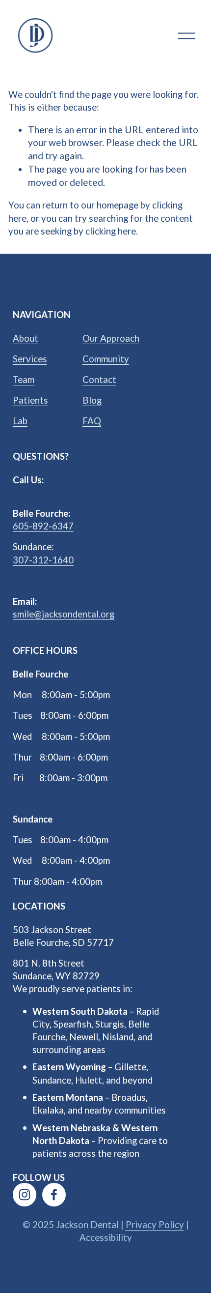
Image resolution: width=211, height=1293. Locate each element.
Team (23, 379)
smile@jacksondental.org (63, 614)
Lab (20, 420)
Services (30, 358)
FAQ (91, 420)
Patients (30, 400)
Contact (99, 379)
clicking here (110, 231)
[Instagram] (24, 1194)
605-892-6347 (43, 526)
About (25, 338)
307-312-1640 (43, 560)
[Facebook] (54, 1194)
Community (105, 358)
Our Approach (110, 338)
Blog (92, 400)
